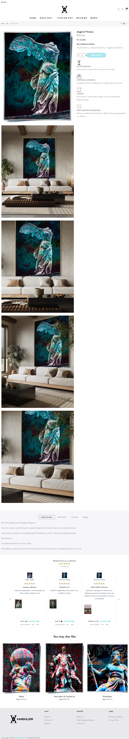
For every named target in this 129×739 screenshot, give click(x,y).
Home (3, 23)
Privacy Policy (114, 720)
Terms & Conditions (116, 717)
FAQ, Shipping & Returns (85, 720)
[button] (18, 604)
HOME (33, 18)
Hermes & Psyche (64, 580)
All (7, 23)
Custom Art (48, 720)
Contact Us (80, 723)
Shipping (85, 517)
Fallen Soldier (29, 580)
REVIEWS (81, 18)
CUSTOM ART (65, 18)
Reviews (47, 723)
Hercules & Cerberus (64, 696)
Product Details (61, 517)
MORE (94, 18)
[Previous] (10, 599)
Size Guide (74, 517)
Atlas (21, 696)
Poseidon (107, 696)
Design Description (46, 517)
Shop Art (47, 717)
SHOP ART (46, 18)
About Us (80, 717)
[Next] (119, 599)
